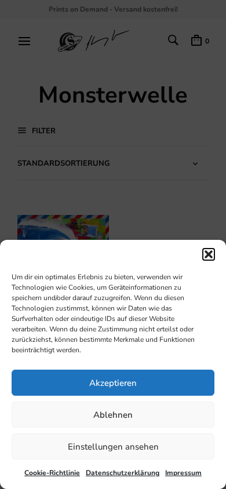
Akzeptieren (113, 383)
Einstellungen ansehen (113, 446)
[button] (208, 254)
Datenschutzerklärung (122, 472)
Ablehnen (113, 415)
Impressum (183, 472)
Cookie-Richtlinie (52, 472)
